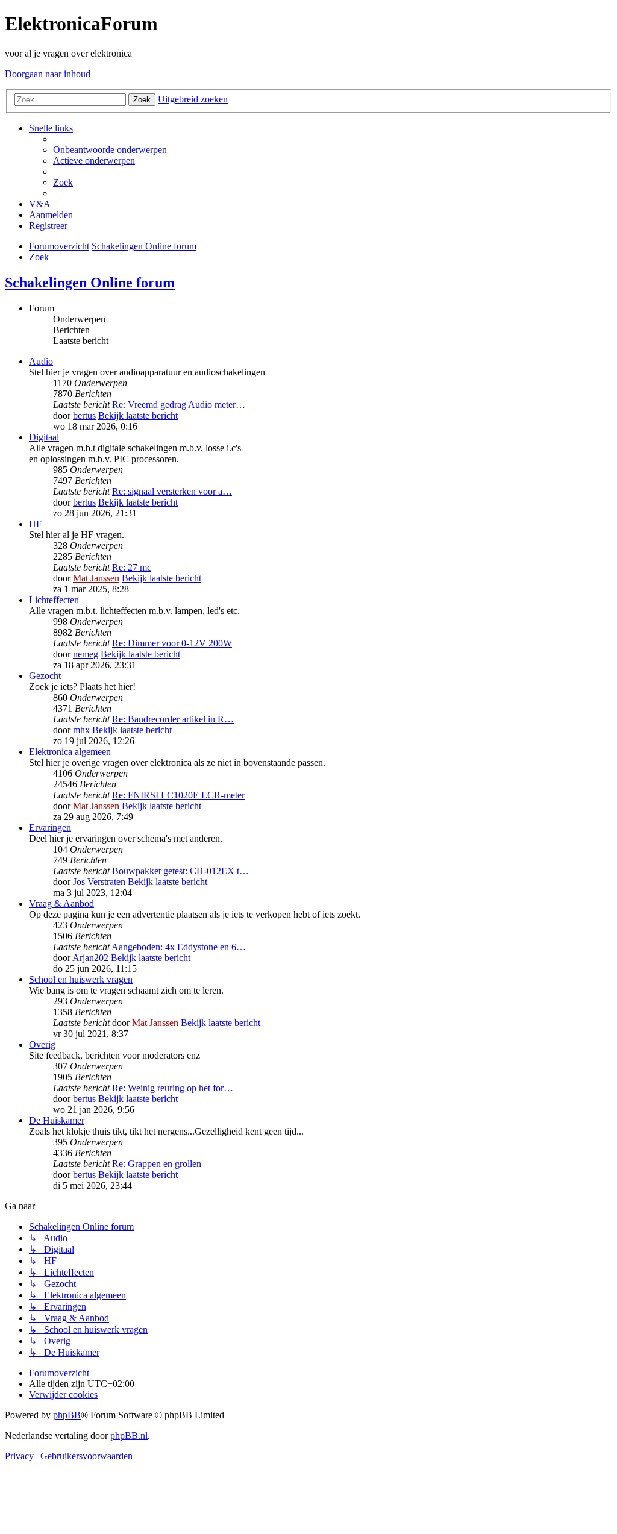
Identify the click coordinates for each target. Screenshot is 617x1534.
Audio (41, 361)
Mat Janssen (96, 578)
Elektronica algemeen (70, 752)
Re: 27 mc (131, 567)
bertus (84, 415)
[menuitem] (110, 150)
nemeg (85, 654)
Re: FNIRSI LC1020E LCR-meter (178, 795)
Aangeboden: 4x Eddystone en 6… (178, 947)
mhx (81, 730)
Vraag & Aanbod (61, 903)
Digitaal (44, 437)
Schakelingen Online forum (90, 282)
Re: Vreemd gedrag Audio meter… (178, 404)
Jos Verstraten (99, 882)
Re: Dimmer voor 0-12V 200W (172, 643)
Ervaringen (50, 827)
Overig (42, 1044)
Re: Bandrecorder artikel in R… (173, 719)
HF (35, 524)
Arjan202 (90, 958)
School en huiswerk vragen (81, 979)
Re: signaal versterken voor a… (172, 491)
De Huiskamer (56, 1120)
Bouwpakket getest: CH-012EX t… (180, 871)
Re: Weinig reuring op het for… (172, 1088)
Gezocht (45, 676)
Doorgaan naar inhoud (47, 74)
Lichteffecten (54, 600)
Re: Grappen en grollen (156, 1164)
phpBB (67, 1415)
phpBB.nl (129, 1435)
